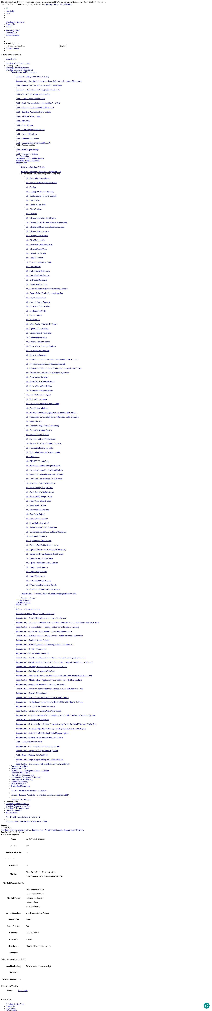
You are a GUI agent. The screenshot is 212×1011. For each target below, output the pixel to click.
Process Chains (21, 605)
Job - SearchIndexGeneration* (37, 523)
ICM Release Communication (22, 775)
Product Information (18, 784)
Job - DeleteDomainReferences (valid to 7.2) (23, 817)
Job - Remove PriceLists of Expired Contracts (43, 443)
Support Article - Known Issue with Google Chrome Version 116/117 (42, 764)
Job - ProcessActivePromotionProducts (41, 346)
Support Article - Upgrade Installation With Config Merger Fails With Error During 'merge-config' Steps (56, 715)
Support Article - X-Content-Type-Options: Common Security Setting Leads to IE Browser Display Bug (56, 724)
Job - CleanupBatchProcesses (37, 236)
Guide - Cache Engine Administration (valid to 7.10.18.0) (38, 103)
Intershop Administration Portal (18, 63)
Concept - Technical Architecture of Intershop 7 (29, 790)
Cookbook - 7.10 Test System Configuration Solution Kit (38, 90)
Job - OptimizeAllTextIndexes (37, 328)
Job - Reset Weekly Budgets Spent (39, 496)
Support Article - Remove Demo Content (31, 693)
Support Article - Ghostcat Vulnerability (31, 649)
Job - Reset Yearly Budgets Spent (38, 501)
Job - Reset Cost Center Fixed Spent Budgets (43, 465)
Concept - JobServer (28, 598)
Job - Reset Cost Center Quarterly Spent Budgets (44, 474)
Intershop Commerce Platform (17, 68)
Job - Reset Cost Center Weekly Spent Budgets (44, 479)
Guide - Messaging (23, 121)
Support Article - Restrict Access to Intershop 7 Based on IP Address (42, 698)
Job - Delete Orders (33, 267)
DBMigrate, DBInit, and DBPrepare (30, 158)
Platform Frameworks (19, 782)
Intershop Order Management (17, 808)
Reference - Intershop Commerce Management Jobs (41, 172)
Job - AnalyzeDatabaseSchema (37, 178)
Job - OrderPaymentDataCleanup (38, 333)
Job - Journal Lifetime (34, 315)
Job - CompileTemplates (35, 258)
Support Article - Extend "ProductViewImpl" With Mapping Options (42, 733)
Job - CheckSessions (33, 209)
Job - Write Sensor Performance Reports (41, 585)
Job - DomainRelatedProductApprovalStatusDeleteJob (47, 289)
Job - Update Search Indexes (37, 567)
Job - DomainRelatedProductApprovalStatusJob (44, 293)
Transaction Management (20, 786)
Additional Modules (13, 810)
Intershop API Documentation (17, 804)
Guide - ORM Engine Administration (30, 130)
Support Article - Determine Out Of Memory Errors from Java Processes (44, 631)
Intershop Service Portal (15, 22)
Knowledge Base (12, 30)
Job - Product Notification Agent (38, 395)
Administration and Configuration (24, 72)
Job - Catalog (31, 187)
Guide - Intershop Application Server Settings (33, 112)
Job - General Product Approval (38, 302)
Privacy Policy (52, 4)
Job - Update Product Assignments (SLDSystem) (44, 554)
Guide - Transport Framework (27, 138)
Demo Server (11, 59)
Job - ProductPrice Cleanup (36, 399)
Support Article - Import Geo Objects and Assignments (37, 751)
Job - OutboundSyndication (36, 337)
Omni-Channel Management (22, 779)
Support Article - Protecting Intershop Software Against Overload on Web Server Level (49, 689)
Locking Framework (24, 600)
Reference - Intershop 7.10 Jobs (33, 167)
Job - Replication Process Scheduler (39, 448)
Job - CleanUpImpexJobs (35, 240)
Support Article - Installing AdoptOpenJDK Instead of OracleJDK (41, 667)
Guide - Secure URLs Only (26, 134)
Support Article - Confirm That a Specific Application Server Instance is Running (47, 627)
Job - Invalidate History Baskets (38, 306)
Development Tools (18, 768)
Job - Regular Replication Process (39, 430)
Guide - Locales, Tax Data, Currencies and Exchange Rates (39, 85)
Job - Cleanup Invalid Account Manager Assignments (46, 222)
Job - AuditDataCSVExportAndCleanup (41, 183)
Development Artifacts (19, 766)
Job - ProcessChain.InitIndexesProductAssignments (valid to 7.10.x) (52, 359)
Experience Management (20, 773)
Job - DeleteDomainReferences (38, 271)
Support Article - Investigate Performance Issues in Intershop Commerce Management (49, 81)
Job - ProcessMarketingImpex (37, 377)
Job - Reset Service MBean (36, 505)
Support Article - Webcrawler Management (32, 720)
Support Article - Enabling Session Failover (32, 640)
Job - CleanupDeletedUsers (36, 249)
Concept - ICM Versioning (21, 799)
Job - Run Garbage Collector (37, 519)
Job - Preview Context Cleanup (38, 342)
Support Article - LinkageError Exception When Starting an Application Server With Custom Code (54, 675)
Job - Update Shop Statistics (36, 572)
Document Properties (11, 834)
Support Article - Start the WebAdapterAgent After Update (38, 711)
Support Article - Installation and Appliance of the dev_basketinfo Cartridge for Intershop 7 (51, 658)
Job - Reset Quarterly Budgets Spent (40, 492)
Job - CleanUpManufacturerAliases (39, 244)
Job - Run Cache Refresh (35, 514)
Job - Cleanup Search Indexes (37, 231)
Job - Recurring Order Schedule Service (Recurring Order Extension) (52, 417)
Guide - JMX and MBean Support (29, 116)
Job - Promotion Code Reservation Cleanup (42, 404)
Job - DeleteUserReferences (36, 280)
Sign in (8, 26)
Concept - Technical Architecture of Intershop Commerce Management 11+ (40, 795)
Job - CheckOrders (33, 200)
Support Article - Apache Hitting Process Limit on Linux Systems (41, 618)
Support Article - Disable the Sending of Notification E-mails (39, 737)
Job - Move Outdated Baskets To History (41, 324)
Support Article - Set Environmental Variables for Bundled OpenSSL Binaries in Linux (49, 702)
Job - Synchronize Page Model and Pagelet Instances (46, 532)
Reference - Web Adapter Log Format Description (35, 614)
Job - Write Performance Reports (38, 580)
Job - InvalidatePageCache (36, 311)
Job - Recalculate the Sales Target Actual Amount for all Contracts (51, 412)
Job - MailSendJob (33, 320)
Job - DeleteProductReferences (37, 275)
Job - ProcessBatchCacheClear (37, 351)
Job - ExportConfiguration (36, 298)
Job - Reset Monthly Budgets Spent (39, 488)
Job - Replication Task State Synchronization (43, 452)
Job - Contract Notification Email (38, 262)
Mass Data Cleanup (23, 603)
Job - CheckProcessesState (36, 205)
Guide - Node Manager (25, 125)
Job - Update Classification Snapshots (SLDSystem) (46, 549)
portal (8, 13)
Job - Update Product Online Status (39, 558)
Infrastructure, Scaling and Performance (26, 777)
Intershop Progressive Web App (18, 806)
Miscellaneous (11, 812)
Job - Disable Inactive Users (36, 284)
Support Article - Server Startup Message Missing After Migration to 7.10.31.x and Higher (51, 728)
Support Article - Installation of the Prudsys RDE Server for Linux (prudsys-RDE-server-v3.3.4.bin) (54, 662)
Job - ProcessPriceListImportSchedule (40, 382)
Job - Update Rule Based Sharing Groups (42, 563)
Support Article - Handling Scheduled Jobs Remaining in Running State (48, 594)
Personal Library (12, 48)
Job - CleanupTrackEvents (36, 253)
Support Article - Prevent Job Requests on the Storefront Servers (40, 684)
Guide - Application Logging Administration (33, 94)
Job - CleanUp (31, 214)
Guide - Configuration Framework (29, 742)
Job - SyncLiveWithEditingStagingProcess (42, 545)
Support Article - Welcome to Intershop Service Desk (26, 821)
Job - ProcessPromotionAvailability (39, 390)
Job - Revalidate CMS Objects (37, 510)
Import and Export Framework (27, 160)
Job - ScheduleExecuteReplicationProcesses (43, 589)
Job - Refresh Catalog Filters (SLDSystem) (42, 426)
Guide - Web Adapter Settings (27, 149)
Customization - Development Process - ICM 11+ (30, 770)
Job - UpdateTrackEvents (35, 576)
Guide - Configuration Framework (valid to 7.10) (35, 107)
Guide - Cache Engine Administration (30, 99)
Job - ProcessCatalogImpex (36, 355)
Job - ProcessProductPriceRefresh (39, 386)
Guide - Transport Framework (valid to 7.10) (33, 143)
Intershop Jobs (21, 163)
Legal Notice (66, 4)
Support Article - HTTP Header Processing (32, 653)
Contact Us (10, 24)
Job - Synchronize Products (36, 536)
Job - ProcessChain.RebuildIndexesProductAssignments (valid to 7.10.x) (54, 368)
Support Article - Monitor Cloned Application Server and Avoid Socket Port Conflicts (49, 680)
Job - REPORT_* (32, 457)
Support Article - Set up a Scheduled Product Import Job (37, 746)
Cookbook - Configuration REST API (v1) (32, 77)
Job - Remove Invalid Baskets (37, 435)
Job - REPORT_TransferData (37, 461)
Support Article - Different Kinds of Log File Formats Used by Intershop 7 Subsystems (49, 636)
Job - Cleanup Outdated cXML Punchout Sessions (45, 227)
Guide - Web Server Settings (27, 154)
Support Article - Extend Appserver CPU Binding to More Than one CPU (44, 645)
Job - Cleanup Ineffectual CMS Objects (41, 218)
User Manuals (11, 33)
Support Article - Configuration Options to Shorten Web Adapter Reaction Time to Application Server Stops (57, 622)
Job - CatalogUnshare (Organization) (40, 191)
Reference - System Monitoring (28, 609)
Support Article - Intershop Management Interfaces (35, 671)
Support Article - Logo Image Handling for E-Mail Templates (39, 759)
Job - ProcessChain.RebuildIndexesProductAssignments (47, 373)
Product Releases (12, 35)
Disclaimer (7, 999)
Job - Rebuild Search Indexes (37, 408)
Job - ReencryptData (33, 421)
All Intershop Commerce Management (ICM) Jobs (64, 830)
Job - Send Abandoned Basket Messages (41, 527)
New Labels (23, 991)
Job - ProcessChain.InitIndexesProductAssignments (45, 364)
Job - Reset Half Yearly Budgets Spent (40, 483)
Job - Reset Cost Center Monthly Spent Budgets (44, 470)
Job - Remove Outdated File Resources (41, 439)
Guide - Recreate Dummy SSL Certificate (32, 755)
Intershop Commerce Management (19, 70)
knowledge (10, 11)
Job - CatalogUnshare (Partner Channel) (41, 196)
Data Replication (22, 156)
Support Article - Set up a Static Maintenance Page (35, 706)
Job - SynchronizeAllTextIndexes (38, 541)
